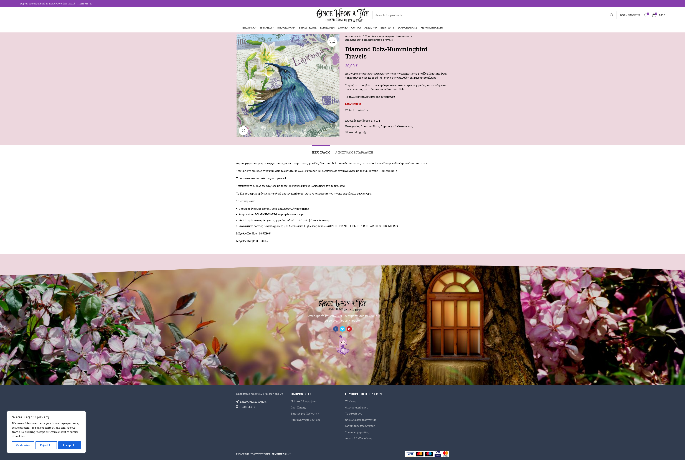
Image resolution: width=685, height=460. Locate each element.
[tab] (321, 150)
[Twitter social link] (360, 132)
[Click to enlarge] (243, 130)
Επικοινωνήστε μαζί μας (306, 419)
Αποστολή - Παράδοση (358, 438)
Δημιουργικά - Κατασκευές (394, 36)
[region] (46, 432)
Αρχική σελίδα (353, 36)
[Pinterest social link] (364, 132)
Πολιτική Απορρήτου (303, 401)
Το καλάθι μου (353, 413)
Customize (23, 445)
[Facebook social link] (356, 132)
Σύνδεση (350, 401)
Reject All (46, 445)
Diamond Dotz (370, 126)
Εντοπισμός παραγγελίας (360, 426)
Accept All (70, 445)
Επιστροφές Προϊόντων (305, 413)
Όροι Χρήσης (298, 407)
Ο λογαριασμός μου (356, 407)
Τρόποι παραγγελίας (357, 432)
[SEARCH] (611, 15)
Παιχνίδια (370, 36)
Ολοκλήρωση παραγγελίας (360, 419)
